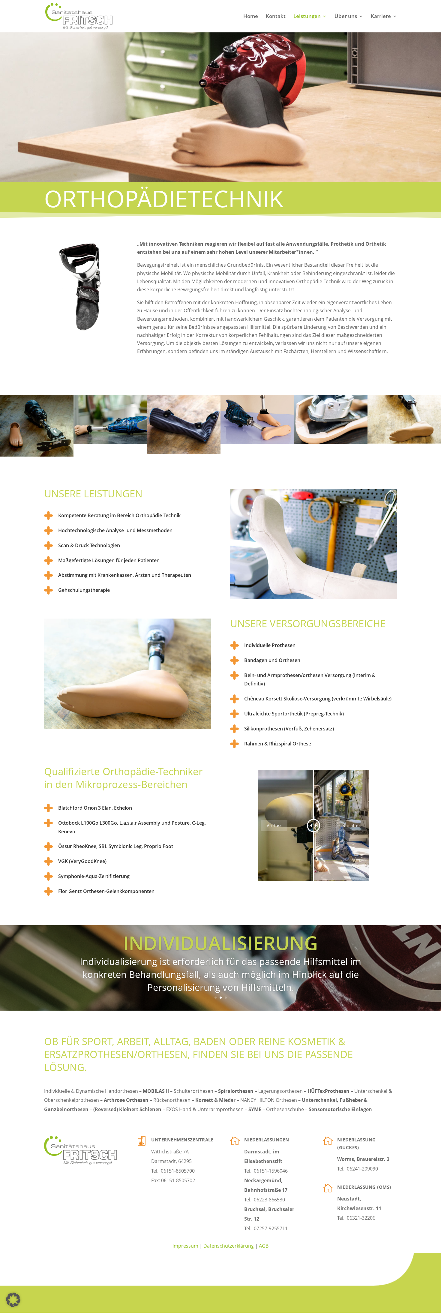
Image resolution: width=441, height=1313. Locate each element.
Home (250, 16)
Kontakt (276, 16)
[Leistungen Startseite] (110, 442)
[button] (13, 1300)
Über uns (345, 16)
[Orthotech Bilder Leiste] (257, 442)
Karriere (381, 16)
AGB (263, 1246)
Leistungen (307, 16)
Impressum (185, 1246)
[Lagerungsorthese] (183, 452)
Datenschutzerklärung (228, 1246)
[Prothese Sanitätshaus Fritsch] (37, 454)
